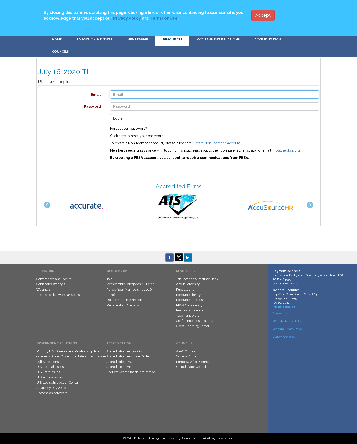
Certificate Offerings (50, 284)
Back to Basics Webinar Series (58, 295)
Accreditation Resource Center (128, 356)
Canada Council (187, 356)
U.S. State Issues (48, 372)
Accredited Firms (118, 367)
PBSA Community (189, 305)
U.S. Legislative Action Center (57, 382)
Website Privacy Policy (288, 329)
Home (57, 39)
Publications (185, 289)
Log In (118, 118)
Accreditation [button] (268, 39)
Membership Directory (122, 305)
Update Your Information (124, 300)
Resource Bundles (189, 300)
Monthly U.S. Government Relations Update (67, 351)
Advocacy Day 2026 (51, 388)
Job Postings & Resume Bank (197, 279)
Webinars (43, 289)
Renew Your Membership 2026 (129, 289)
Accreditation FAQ (119, 361)
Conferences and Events (53, 279)
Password (68, 106)
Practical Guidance (189, 310)
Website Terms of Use (287, 321)
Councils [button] (60, 51)
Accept (263, 15)
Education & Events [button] (94, 39)
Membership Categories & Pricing (130, 284)
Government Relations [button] (218, 39)
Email (68, 95)
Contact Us (280, 313)
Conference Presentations (194, 321)
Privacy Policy (127, 18)
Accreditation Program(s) (124, 351)
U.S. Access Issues (49, 377)
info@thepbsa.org (286, 150)
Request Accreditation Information (131, 372)
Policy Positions (47, 361)
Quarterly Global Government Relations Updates (71, 356)
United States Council (191, 367)
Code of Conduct (284, 336)
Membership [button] (137, 39)
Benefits (112, 295)
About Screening (188, 284)
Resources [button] (172, 39)
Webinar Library (187, 315)
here (122, 136)
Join (109, 279)
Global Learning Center (192, 326)
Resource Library (188, 295)
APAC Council (186, 351)
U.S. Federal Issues (50, 367)
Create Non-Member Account (216, 143)
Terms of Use (164, 18)
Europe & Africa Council (193, 361)
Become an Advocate (51, 393)
